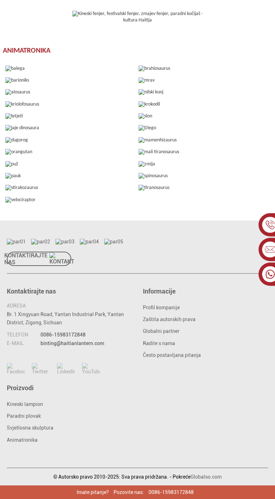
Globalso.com (206, 477)
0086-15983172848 (63, 335)
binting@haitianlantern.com (72, 343)
